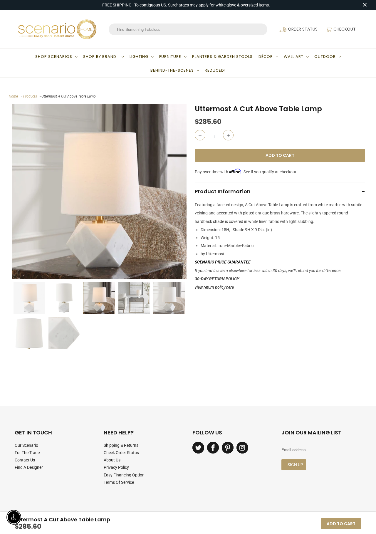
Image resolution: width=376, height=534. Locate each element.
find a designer (29, 467)
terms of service (119, 482)
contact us (25, 460)
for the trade (27, 452)
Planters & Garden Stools (222, 56)
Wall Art (293, 56)
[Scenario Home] (57, 29)
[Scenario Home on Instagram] (242, 448)
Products (30, 96)
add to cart (341, 524)
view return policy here (214, 287)
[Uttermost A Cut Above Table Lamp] (99, 191)
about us (112, 460)
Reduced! (215, 70)
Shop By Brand (101, 56)
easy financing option (124, 475)
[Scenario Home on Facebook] (213, 448)
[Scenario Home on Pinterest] (228, 448)
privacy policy (116, 467)
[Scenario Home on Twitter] (198, 448)
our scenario (26, 445)
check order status (121, 452)
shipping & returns (121, 445)
